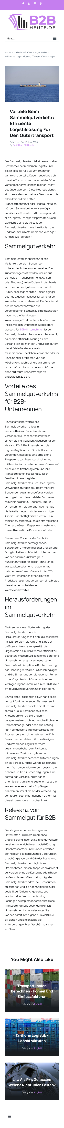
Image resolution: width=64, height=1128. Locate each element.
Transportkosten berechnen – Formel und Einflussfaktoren (32, 991)
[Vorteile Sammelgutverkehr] (32, 67)
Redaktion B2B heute (24, 145)
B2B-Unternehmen (32, 329)
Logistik (38, 1003)
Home (8, 52)
